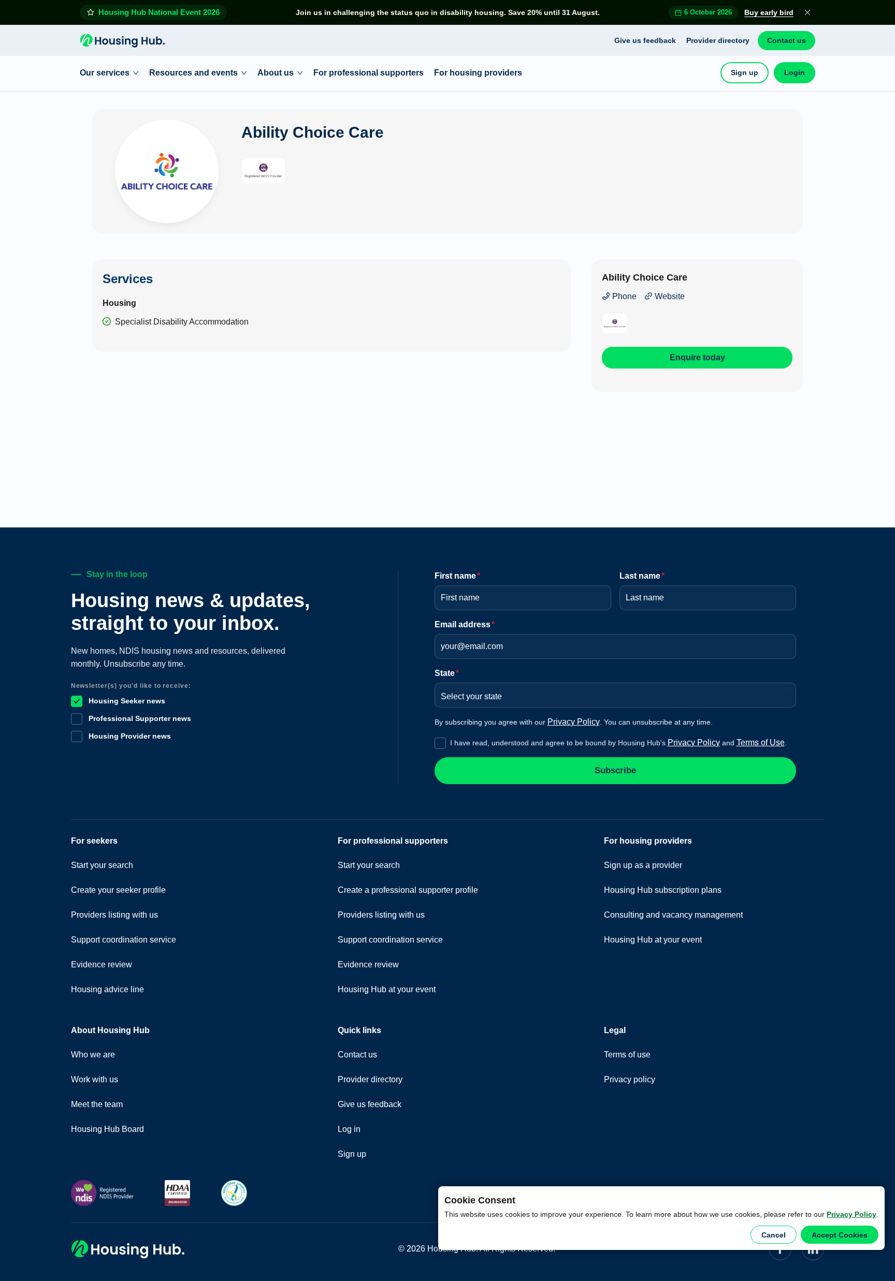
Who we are (93, 1054)
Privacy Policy (851, 1214)
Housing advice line (107, 989)
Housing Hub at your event (387, 989)
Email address (465, 624)
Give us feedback (645, 40)
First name (457, 575)
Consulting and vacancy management (673, 914)
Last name (642, 575)
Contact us (786, 40)
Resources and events (193, 72)
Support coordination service (123, 939)
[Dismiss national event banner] (807, 12)
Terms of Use (761, 742)
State (447, 673)
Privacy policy (629, 1079)
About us (275, 72)
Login (794, 72)
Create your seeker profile (118, 890)
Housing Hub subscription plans (662, 890)
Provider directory (717, 40)
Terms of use (627, 1054)
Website (669, 296)
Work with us (94, 1079)
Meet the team (97, 1104)
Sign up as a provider (643, 865)
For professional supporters (368, 72)
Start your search (102, 865)
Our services (104, 72)
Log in (349, 1129)
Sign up (744, 72)
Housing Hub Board (107, 1129)
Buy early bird (768, 12)
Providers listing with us (114, 914)
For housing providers (478, 72)
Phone (623, 296)
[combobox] (612, 693)
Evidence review (101, 964)
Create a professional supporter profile (408, 890)
